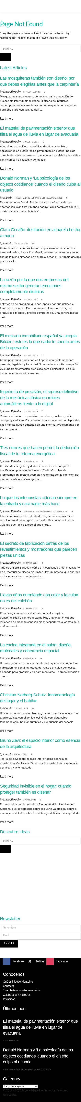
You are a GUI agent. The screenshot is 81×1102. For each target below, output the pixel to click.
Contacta (8, 986)
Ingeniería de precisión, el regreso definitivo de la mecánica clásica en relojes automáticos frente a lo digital (39, 397)
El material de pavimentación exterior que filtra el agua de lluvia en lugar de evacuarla (40, 1027)
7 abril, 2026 (29, 800)
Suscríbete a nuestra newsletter (22, 990)
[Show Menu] (4, 6)
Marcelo (7, 197)
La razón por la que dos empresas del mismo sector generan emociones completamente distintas (34, 285)
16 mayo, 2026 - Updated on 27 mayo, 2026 (45, 511)
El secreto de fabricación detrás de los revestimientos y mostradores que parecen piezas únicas (38, 549)
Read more (6, 118)
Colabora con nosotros (16, 995)
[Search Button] (76, 6)
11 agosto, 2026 (31, 92)
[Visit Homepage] (40, 6)
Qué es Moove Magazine (18, 981)
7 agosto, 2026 (31, 142)
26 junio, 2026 (30, 356)
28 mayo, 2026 (30, 461)
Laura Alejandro (12, 91)
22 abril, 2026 (21, 709)
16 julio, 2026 (30, 300)
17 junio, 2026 (30, 411)
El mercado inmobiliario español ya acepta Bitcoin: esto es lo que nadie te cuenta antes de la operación (40, 341)
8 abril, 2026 (20, 754)
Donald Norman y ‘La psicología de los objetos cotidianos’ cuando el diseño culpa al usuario (40, 184)
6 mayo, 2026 (29, 659)
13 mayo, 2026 (30, 563)
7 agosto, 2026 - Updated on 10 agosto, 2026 (38, 198)
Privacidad (9, 999)
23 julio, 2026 (21, 243)
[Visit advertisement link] (40, 882)
